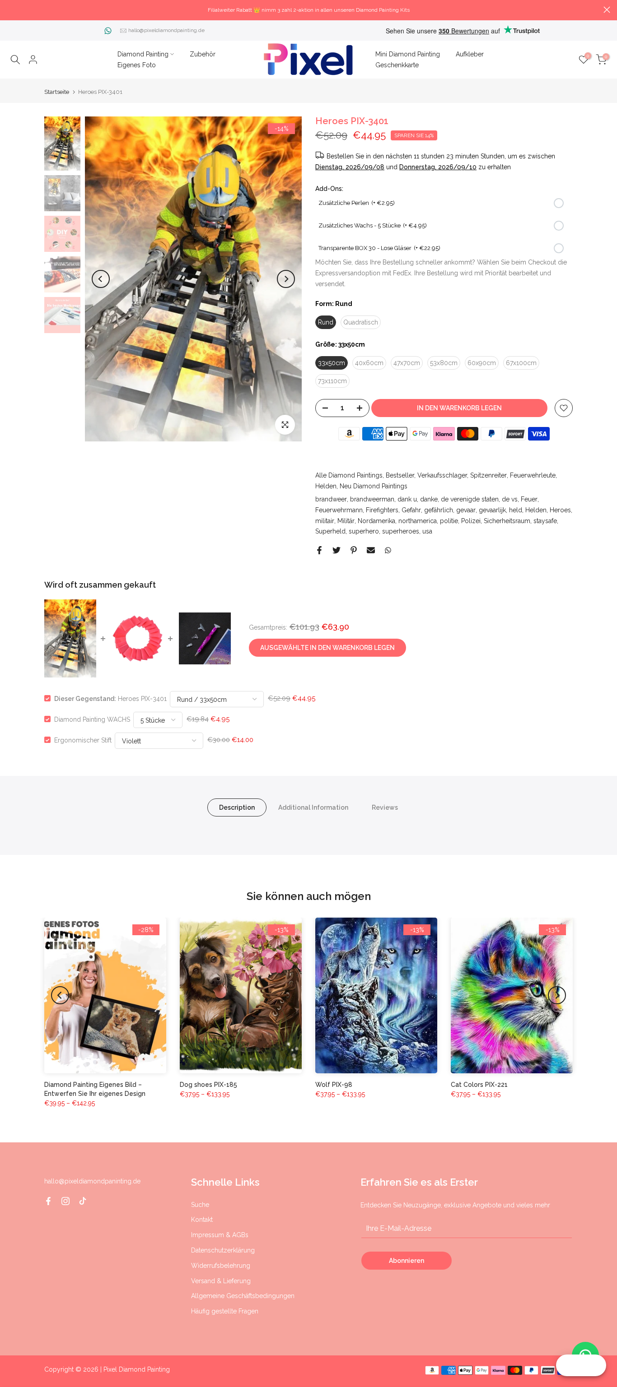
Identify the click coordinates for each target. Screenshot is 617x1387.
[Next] (286, 279)
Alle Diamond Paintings (349, 475)
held (515, 510)
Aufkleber (470, 54)
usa (427, 531)
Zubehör (202, 54)
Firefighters (382, 510)
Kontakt (202, 1219)
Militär (346, 520)
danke (429, 499)
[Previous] (101, 279)
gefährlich (438, 510)
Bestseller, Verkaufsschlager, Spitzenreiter (446, 475)
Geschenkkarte (397, 65)
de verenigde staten (470, 499)
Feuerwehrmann (339, 510)
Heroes (560, 510)
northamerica (417, 520)
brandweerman (372, 499)
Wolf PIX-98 (333, 1084)
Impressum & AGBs (219, 1235)
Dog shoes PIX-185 (208, 1084)
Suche (200, 1204)
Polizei (471, 520)
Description (237, 807)
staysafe (545, 520)
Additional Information (313, 807)
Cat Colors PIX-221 (479, 1084)
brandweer (331, 499)
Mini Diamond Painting (407, 54)
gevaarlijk (492, 510)
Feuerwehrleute (533, 475)
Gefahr (411, 510)
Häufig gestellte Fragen (224, 1311)
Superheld (330, 531)
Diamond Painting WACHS (92, 719)
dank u (407, 499)
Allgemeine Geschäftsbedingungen (242, 1295)
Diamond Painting (142, 54)
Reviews (385, 807)
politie (449, 520)
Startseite (56, 91)
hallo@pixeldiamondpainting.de (166, 30)
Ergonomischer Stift (83, 739)
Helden (326, 486)
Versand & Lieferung (221, 1281)
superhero (364, 531)
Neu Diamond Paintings (373, 486)
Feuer (529, 499)
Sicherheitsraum (507, 520)
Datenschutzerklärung (223, 1250)
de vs (510, 499)
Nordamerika (376, 520)
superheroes (400, 531)
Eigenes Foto (136, 65)
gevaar (466, 510)
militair (324, 520)
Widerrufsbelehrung (220, 1265)
